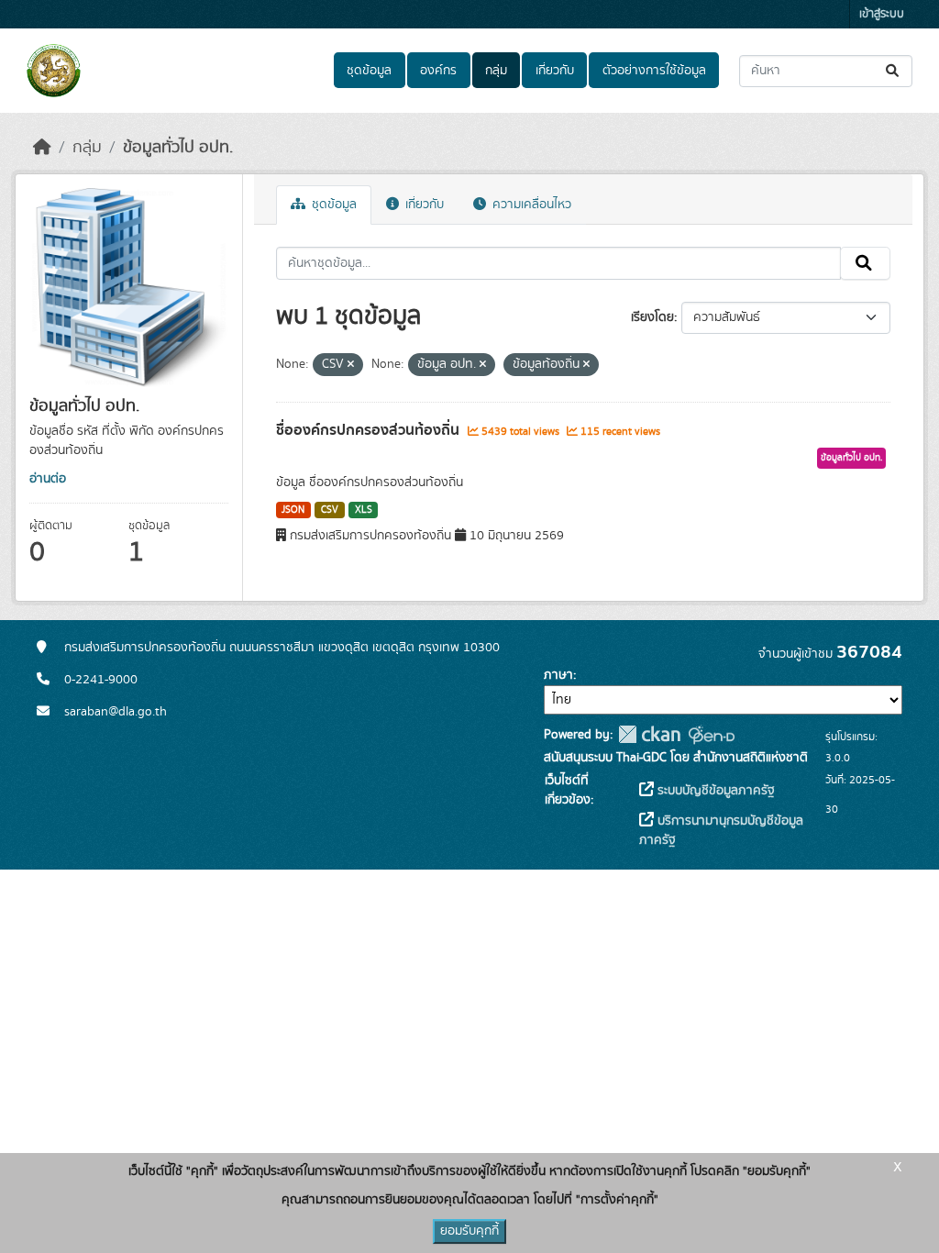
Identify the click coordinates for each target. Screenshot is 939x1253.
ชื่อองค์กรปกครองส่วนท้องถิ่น (369, 430)
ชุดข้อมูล (369, 70)
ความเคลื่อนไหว (530, 204)
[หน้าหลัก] (42, 148)
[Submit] (893, 71)
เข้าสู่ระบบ (881, 14)
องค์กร (438, 70)
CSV (329, 510)
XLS (363, 510)
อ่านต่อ (47, 479)
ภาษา (558, 675)
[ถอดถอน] (351, 365)
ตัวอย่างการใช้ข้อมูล (654, 70)
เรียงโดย (652, 317)
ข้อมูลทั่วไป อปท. (178, 148)
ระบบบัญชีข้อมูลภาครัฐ (714, 791)
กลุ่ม (496, 70)
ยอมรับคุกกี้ (469, 1231)
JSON (293, 510)
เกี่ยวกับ (555, 70)
